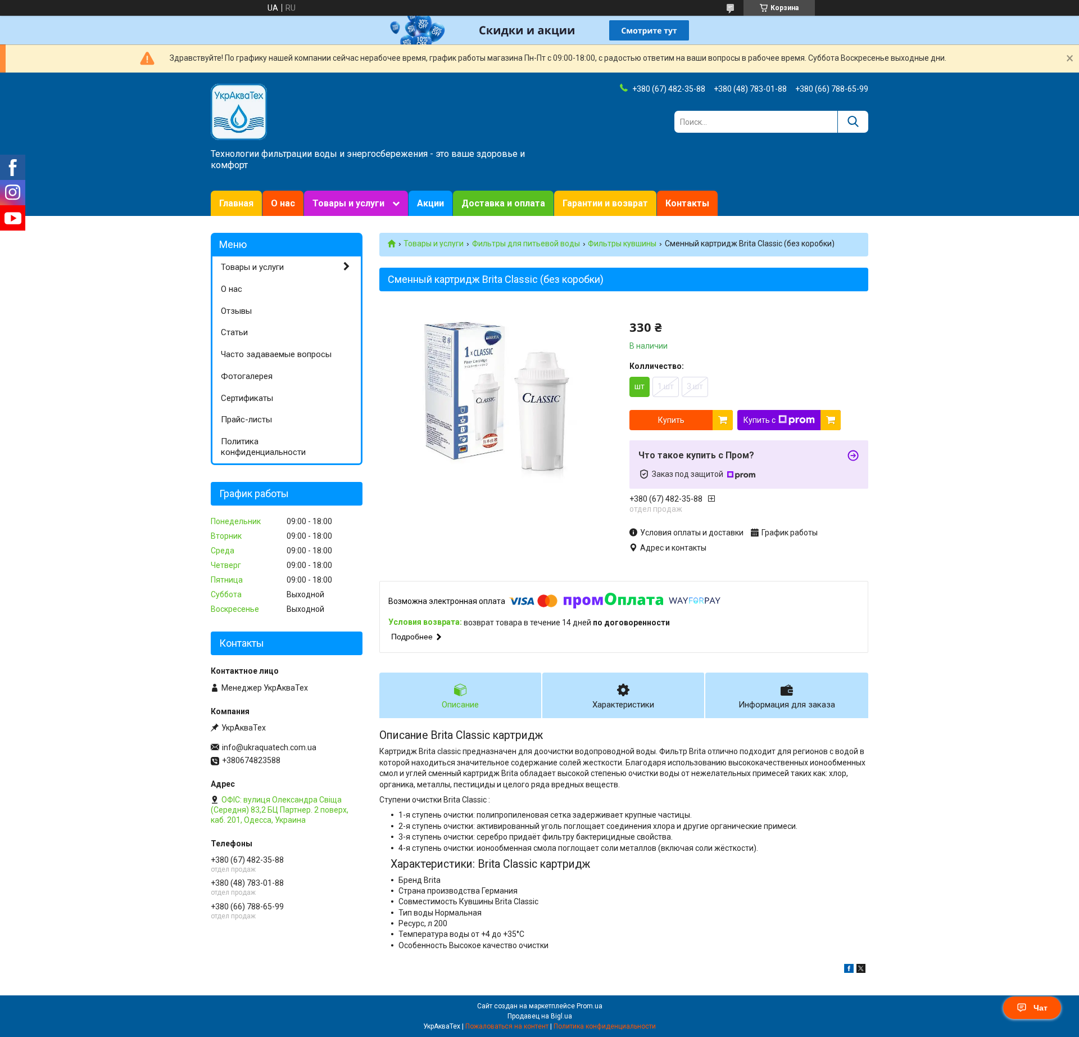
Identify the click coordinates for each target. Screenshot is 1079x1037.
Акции (430, 203)
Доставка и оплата (503, 203)
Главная (236, 203)
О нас (283, 203)
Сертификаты (247, 398)
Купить (671, 420)
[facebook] (849, 970)
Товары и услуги (348, 203)
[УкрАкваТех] (239, 111)
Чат (1040, 1007)
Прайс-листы (246, 419)
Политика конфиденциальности (263, 446)
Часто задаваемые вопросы (276, 354)
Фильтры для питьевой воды (526, 243)
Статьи (234, 332)
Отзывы (236, 311)
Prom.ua (589, 1006)
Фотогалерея (247, 376)
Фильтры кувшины (622, 243)
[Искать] (852, 122)
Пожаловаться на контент (506, 1026)
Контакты (687, 203)
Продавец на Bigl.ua (539, 1016)
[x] (860, 970)
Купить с (759, 420)
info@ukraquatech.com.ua (269, 747)
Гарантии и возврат (605, 203)
